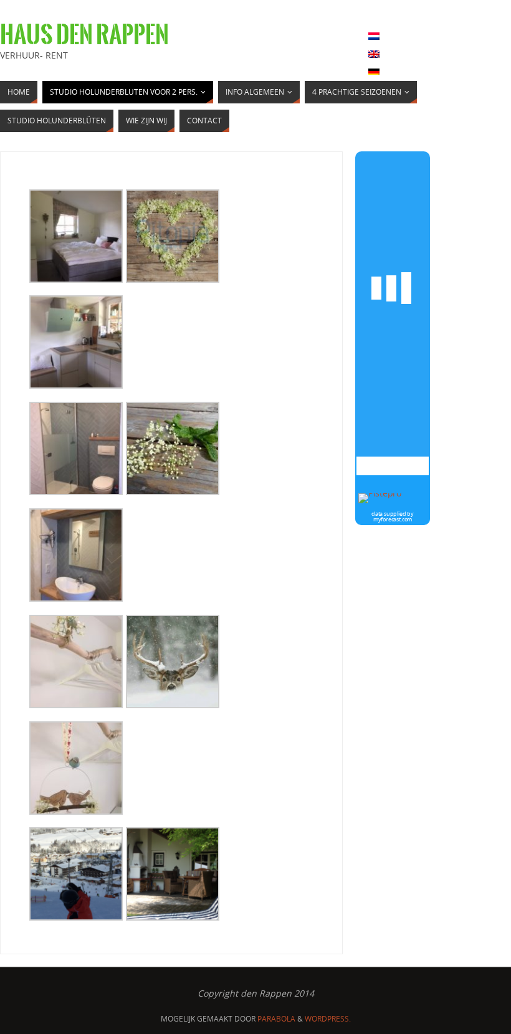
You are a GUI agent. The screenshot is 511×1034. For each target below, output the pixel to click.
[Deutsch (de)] (374, 72)
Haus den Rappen (84, 35)
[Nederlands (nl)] (374, 36)
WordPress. (328, 1018)
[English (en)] (374, 54)
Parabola (276, 1018)
